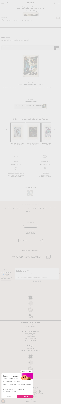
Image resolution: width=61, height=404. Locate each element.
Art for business (30, 326)
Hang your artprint (30, 340)
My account (30, 349)
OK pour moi (25, 396)
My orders (30, 347)
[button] (3, 401)
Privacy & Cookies (31, 402)
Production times (30, 337)
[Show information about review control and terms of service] (11, 277)
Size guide (30, 335)
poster (10, 87)
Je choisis (9, 396)
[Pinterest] (31, 233)
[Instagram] (29, 233)
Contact (31, 400)
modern (17, 87)
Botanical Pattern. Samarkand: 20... (33, 144)
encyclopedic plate (44, 87)
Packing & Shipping (30, 338)
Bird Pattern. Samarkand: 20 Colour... (17, 144)
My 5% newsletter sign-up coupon (30, 350)
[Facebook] (27, 233)
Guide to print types (30, 333)
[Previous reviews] (14, 274)
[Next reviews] (60, 274)
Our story (30, 325)
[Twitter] (34, 233)
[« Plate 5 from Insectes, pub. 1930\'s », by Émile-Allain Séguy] (30, 193)
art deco (33, 87)
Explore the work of (28, 105)
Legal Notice (31, 398)
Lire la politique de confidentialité (9, 391)
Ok (41, 240)
